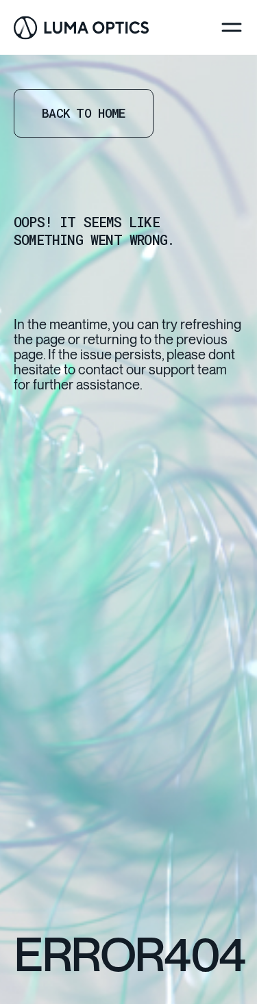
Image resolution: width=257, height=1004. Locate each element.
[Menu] (231, 27)
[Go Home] (81, 28)
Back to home (83, 113)
